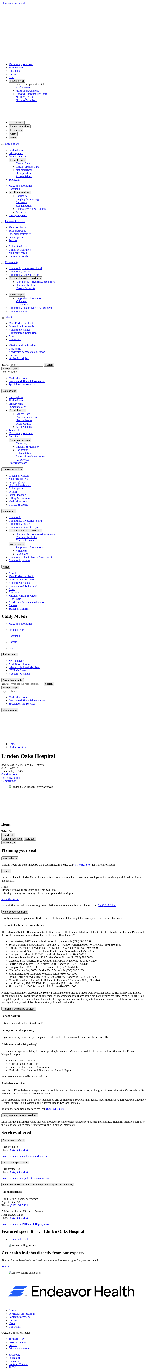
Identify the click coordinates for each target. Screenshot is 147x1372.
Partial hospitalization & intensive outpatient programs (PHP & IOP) (38, 1184)
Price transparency (19, 1348)
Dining (6, 871)
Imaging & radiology (27, 199)
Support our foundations (29, 298)
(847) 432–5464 (10, 777)
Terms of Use (16, 1338)
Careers (13, 73)
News (12, 336)
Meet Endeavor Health (21, 323)
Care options (16, 122)
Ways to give (17, 294)
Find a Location (18, 747)
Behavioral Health (19, 1239)
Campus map (8, 780)
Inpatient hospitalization (15, 1162)
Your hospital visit (19, 227)
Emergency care (18, 215)
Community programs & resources (35, 281)
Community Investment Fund (25, 268)
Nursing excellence (19, 329)
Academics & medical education (27, 351)
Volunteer (21, 301)
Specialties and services (22, 384)
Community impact (19, 271)
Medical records (18, 252)
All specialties (24, 176)
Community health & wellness (25, 278)
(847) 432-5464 (107, 905)
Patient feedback (18, 246)
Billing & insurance (20, 249)
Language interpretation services (20, 1115)
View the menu (10, 899)
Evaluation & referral (13, 1140)
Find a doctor (16, 67)
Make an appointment (21, 64)
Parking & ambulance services (19, 1008)
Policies (13, 240)
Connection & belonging (23, 332)
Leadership (15, 348)
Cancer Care (23, 163)
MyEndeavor (23, 87)
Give (11, 77)
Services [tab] (29, 838)
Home (12, 743)
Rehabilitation (24, 205)
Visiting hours (10, 858)
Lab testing (22, 202)
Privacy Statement (19, 1341)
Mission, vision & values (23, 345)
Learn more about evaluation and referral (24, 1156)
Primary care (16, 153)
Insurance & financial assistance (27, 381)
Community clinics (26, 284)
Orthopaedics (23, 173)
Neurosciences (24, 169)
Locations (14, 70)
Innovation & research (21, 326)
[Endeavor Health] (73, 116)
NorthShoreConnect (27, 90)
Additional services (20, 192)
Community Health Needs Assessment (30, 307)
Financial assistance (20, 233)
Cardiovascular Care (27, 166)
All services (22, 212)
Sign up (5, 1266)
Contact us (15, 339)
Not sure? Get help (26, 100)
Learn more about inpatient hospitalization (25, 1178)
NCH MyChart (24, 97)
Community (16, 130)
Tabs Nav (6, 831)
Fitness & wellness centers (31, 208)
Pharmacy (21, 195)
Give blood (22, 304)
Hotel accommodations (15, 911)
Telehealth (14, 179)
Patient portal (17, 80)
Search (5, 364)
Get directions (9, 774)
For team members (19, 1316)
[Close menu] (2, 144)
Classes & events (18, 256)
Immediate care (17, 156)
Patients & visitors (19, 126)
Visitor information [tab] (12, 838)
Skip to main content (13, 2)
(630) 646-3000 (55, 1108)
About (13, 133)
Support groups (17, 230)
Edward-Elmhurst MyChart (31, 93)
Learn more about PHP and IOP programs (25, 1224)
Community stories (19, 310)
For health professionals (22, 1313)
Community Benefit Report (24, 274)
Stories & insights (19, 358)
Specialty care (17, 160)
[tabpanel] (73, 987)
